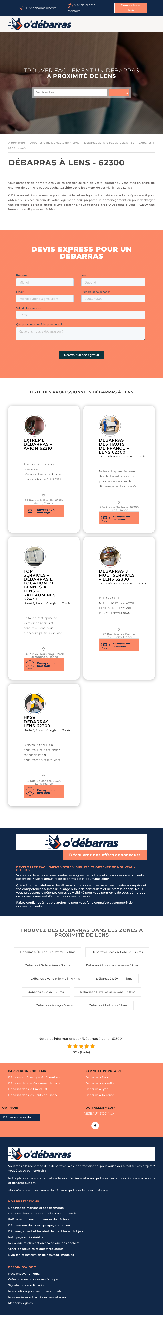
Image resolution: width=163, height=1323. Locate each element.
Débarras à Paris (97, 1077)
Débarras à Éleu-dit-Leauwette (42, 952)
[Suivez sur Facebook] (95, 1125)
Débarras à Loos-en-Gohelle (111, 952)
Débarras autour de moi (20, 1117)
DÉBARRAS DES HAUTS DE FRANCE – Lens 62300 (114, 446)
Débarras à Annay (48, 1005)
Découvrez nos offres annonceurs (105, 855)
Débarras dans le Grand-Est (27, 1089)
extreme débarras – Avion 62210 (38, 444)
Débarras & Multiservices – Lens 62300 (117, 575)
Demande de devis (130, 8)
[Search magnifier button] (119, 92)
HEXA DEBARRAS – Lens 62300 (38, 721)
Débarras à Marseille (99, 1083)
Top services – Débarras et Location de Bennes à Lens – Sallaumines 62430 (40, 585)
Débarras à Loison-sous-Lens (106, 965)
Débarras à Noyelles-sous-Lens (101, 992)
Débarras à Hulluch (102, 1005)
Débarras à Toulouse (99, 1095)
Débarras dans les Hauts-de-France (33, 1095)
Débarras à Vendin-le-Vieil (49, 978)
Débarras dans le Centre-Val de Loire (34, 1083)
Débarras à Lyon (96, 1089)
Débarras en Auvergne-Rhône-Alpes (34, 1077)
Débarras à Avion (40, 992)
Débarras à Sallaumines (41, 965)
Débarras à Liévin (108, 978)
